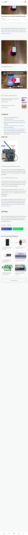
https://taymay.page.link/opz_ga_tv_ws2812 (14, 125)
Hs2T (5, 2)
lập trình (3, 225)
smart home (9, 225)
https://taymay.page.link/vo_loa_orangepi (13, 129)
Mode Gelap (22, 1)
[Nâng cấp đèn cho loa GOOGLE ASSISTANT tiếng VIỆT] (14, 10)
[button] (2, 2)
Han (4, 18)
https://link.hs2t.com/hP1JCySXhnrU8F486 (14, 120)
